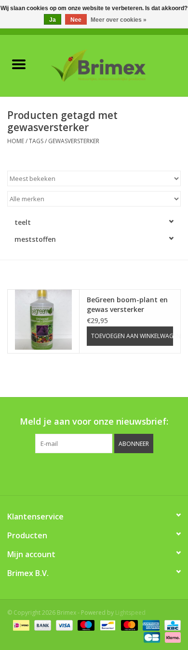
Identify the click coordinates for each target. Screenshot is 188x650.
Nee (75, 19)
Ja (52, 19)
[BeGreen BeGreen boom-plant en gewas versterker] (43, 320)
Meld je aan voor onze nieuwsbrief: (94, 421)
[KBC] (171, 624)
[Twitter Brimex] (68, 473)
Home (15, 141)
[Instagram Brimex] (137, 473)
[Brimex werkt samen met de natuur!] (113, 64)
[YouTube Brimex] (102, 473)
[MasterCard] (128, 624)
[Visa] (63, 624)
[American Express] (150, 624)
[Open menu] (19, 64)
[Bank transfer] (42, 624)
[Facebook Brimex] (50, 473)
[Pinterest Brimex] (85, 473)
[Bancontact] (106, 624)
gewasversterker (73, 141)
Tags (36, 141)
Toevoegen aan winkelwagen (132, 336)
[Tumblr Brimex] (120, 473)
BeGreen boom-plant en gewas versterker (127, 304)
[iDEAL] (20, 624)
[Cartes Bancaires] (150, 637)
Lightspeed (130, 612)
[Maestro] (85, 624)
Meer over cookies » (119, 19)
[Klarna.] (171, 637)
